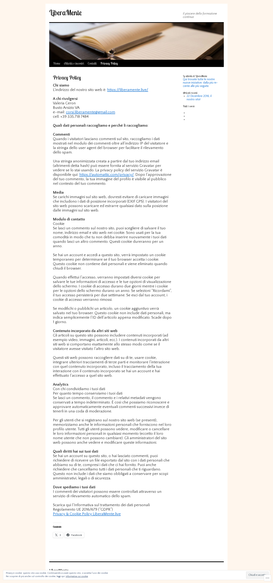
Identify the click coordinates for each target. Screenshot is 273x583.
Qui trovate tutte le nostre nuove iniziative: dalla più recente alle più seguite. (200, 83)
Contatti (92, 63)
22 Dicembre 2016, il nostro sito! (199, 98)
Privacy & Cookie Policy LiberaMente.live (87, 514)
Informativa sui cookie (77, 576)
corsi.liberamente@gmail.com (90, 112)
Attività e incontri (74, 63)
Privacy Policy (109, 63)
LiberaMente (65, 12)
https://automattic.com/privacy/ (106, 174)
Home (56, 63)
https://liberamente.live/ (127, 90)
